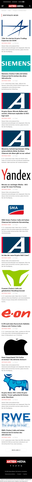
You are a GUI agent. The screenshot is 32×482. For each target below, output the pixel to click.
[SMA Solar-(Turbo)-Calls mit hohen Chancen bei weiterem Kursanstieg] (16, 210)
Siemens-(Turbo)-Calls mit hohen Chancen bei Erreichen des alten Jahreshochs (14, 76)
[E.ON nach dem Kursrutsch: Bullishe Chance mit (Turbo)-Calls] (16, 313)
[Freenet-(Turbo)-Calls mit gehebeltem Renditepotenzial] (16, 278)
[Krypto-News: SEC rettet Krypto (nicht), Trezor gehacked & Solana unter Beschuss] (16, 382)
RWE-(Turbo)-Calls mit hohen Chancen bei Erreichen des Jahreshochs (13, 432)
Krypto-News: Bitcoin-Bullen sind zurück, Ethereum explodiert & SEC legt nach (15, 113)
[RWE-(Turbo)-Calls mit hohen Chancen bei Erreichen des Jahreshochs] (16, 420)
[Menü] (3, 6)
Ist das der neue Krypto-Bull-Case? (15, 255)
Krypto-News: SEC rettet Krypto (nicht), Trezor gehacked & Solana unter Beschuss (15, 395)
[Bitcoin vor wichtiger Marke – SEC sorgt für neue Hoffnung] (16, 174)
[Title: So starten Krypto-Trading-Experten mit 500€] (16, 28)
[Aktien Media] (16, 6)
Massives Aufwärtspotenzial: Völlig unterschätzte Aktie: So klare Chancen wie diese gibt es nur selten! (16, 151)
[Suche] (29, 6)
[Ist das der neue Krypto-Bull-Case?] (16, 245)
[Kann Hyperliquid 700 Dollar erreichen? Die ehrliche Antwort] (16, 347)
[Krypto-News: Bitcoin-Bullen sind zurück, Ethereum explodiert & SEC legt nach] (16, 101)
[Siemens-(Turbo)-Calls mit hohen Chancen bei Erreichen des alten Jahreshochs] (16, 63)
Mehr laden (15, 450)
